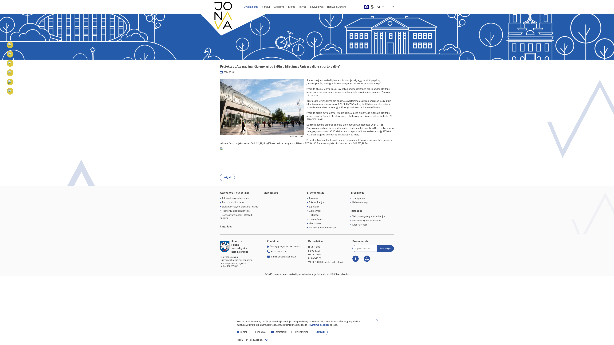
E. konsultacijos (316, 202)
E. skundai (314, 215)
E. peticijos (314, 206)
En (392, 6)
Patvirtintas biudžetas (233, 202)
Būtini (243, 332)
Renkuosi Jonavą (336, 6)
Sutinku (320, 332)
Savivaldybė (316, 6)
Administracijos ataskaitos (235, 198)
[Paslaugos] (10, 72)
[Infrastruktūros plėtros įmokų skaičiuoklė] (10, 63)
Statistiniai (281, 332)
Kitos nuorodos (359, 224)
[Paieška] (379, 7)
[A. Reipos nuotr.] (262, 107)
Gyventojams (251, 6)
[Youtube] (365, 259)
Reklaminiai (301, 332)
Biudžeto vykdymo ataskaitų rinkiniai (240, 206)
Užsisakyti (385, 248)
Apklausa (313, 198)
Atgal (227, 177)
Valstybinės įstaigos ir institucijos (368, 216)
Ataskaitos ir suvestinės (234, 192)
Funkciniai (260, 332)
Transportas (358, 198)
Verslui (266, 6)
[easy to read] (366, 7)
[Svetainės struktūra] (383, 7)
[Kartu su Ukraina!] (10, 54)
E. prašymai (315, 211)
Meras (291, 6)
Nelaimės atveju (360, 202)
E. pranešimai (316, 219)
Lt (389, 6)
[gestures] (372, 7)
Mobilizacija (271, 192)
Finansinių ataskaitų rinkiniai (236, 211)
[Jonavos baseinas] (10, 45)
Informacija (357, 192)
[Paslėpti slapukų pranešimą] (376, 320)
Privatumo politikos (318, 324)
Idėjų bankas (315, 223)
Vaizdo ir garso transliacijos (322, 227)
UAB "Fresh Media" (340, 274)
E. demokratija (315, 192)
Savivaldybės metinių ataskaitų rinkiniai (236, 216)
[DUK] (10, 91)
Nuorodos (356, 210)
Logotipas (226, 226)
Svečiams (278, 6)
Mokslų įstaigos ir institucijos (366, 220)
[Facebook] (356, 259)
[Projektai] (10, 82)
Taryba (302, 6)
